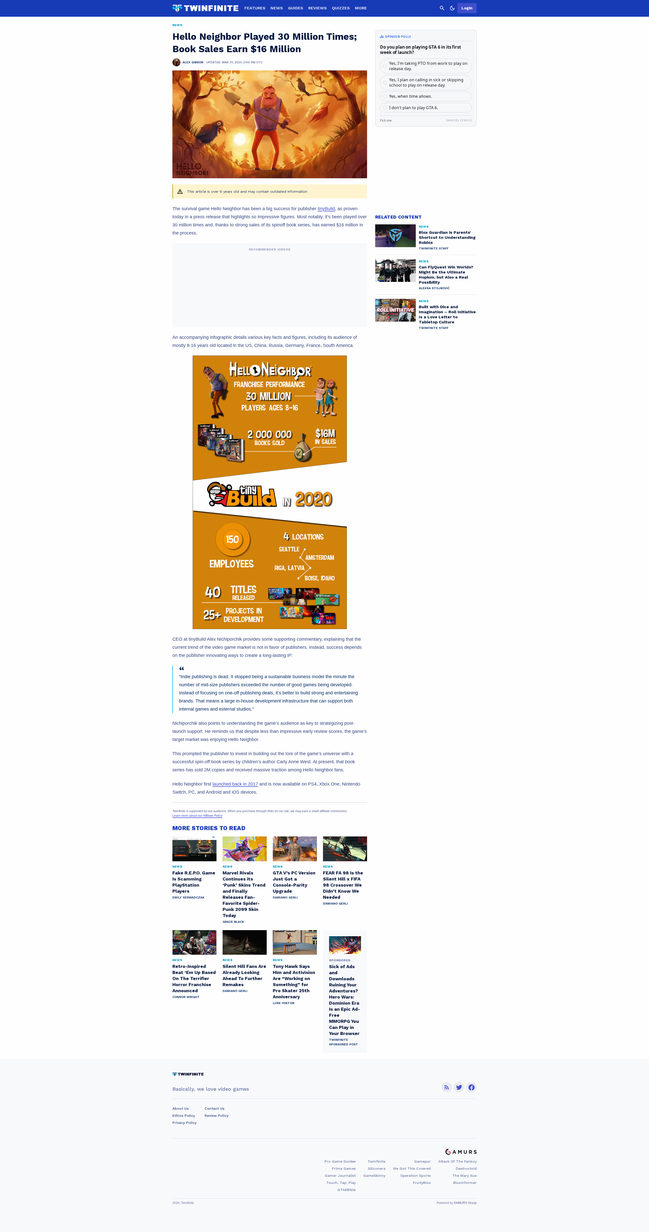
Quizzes (341, 8)
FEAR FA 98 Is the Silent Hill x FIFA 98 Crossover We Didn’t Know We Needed (343, 885)
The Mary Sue (464, 1176)
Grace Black (233, 922)
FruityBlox (422, 1183)
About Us (180, 1108)
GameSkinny (374, 1176)
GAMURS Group (465, 1203)
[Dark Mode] (452, 8)
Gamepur (422, 1161)
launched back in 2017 (235, 784)
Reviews (317, 8)
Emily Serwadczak (188, 897)
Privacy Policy (184, 1123)
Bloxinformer (465, 1183)
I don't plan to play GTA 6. (413, 107)
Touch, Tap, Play (341, 1183)
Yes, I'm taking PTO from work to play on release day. (428, 66)
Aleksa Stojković (434, 288)
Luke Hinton (283, 1003)
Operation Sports (415, 1176)
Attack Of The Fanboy (457, 1161)
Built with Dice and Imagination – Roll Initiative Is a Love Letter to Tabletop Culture (447, 314)
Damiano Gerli (285, 897)
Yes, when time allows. (410, 96)
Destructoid (466, 1168)
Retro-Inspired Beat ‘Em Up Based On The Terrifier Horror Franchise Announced (194, 978)
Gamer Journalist (340, 1176)
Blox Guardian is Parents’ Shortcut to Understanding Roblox (447, 237)
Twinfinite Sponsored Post (343, 1042)
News (277, 8)
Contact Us (214, 1108)
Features (254, 8)
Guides (295, 8)
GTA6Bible (346, 1190)
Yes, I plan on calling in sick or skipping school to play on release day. (426, 82)
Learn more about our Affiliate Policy (197, 815)
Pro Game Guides (340, 1161)
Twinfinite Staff (433, 248)
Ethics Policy (183, 1115)
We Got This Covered (412, 1168)
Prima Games (344, 1168)
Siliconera (376, 1168)
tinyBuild (326, 208)
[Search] (442, 8)
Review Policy (216, 1115)
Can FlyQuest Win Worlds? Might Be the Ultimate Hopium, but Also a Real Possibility (446, 275)
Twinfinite (376, 1161)
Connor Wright (186, 997)
